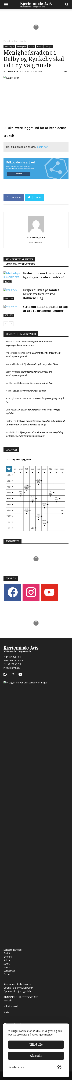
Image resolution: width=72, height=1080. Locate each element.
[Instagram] (31, 592)
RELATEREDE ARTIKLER (19, 259)
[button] (67, 4)
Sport (6, 963)
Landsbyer (9, 970)
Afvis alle (36, 1055)
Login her (42, 146)
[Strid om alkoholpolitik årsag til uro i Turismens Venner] (12, 311)
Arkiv (6, 1012)
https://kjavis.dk (36, 242)
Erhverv (7, 956)
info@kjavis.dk (11, 667)
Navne (39, 46)
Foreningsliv (20, 41)
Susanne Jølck (13, 71)
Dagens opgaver (20, 459)
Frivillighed (21, 46)
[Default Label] (49, 592)
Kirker (31, 46)
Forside (7, 41)
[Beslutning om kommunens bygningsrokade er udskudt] (12, 277)
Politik (6, 953)
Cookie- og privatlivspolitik (18, 987)
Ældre (7, 282)
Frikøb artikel (10, 1006)
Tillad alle (36, 1044)
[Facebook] (12, 592)
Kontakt (7, 1000)
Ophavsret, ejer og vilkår (17, 991)
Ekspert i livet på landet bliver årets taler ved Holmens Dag (41, 294)
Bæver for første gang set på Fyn (36, 383)
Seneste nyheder (12, 949)
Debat (6, 974)
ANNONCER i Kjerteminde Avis (20, 997)
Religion (48, 46)
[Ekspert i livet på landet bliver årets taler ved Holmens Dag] (12, 294)
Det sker (9, 298)
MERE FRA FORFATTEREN (20, 264)
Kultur (6, 960)
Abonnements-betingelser (18, 984)
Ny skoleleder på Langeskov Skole (41, 364)
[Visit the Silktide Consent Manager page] (59, 1067)
